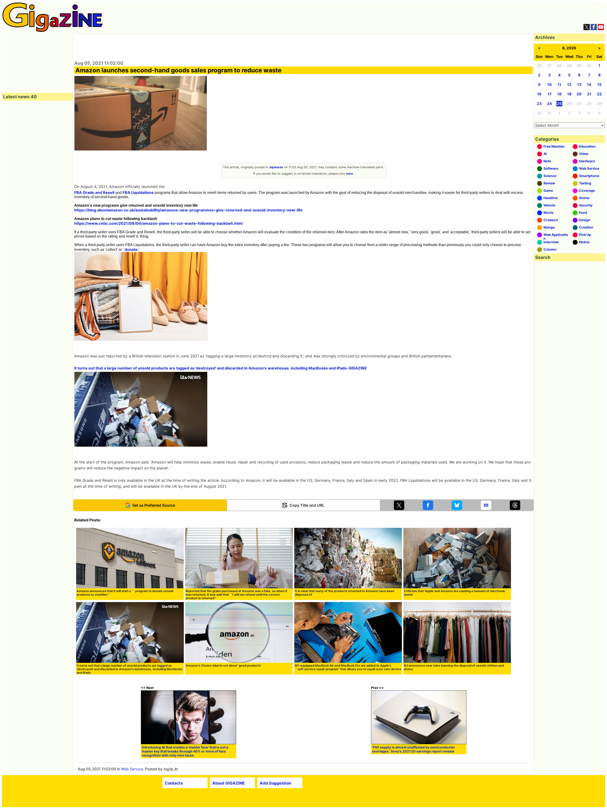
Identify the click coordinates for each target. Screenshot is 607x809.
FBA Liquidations (138, 192)
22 (599, 94)
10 (549, 84)
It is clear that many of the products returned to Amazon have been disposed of (344, 592)
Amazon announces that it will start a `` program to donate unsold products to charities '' (125, 592)
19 (569, 94)
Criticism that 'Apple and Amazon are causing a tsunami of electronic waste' (454, 592)
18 (559, 94)
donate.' (131, 249)
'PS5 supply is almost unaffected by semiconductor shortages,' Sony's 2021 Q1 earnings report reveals (413, 749)
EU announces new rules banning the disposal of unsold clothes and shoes (454, 667)
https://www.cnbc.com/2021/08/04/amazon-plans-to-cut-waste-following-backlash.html (158, 223)
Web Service (132, 769)
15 (599, 84)
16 (539, 94)
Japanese (276, 167)
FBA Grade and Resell (94, 192)
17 (549, 94)
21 (589, 94)
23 (539, 103)
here (349, 173)
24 (549, 103)
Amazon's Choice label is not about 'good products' (223, 665)
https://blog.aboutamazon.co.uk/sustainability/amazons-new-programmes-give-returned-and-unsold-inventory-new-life (188, 210)
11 (559, 84)
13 (579, 84)
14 (589, 84)
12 (569, 84)
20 (579, 94)
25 (559, 103)
